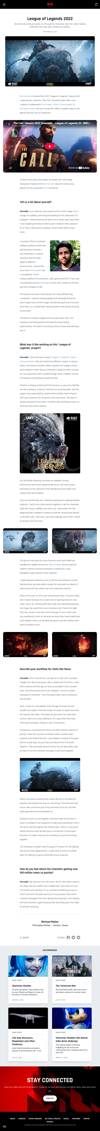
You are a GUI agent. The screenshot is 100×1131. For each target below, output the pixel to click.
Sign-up (50, 1098)
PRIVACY (50, 1122)
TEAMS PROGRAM (35, 1119)
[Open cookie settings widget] (4, 1126)
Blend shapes (55, 564)
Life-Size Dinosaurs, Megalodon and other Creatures (23, 1041)
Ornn (45, 188)
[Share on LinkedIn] (78, 937)
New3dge (44, 283)
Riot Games (25, 96)
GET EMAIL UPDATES (52, 1119)
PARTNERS (76, 1119)
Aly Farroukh (49, 184)
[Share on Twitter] (73, 937)
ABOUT (12, 1119)
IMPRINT (86, 1119)
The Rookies (35, 270)
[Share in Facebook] (68, 937)
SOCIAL (66, 1119)
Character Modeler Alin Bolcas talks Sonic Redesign (72, 1039)
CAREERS (21, 1119)
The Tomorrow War (66, 986)
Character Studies (21, 986)
